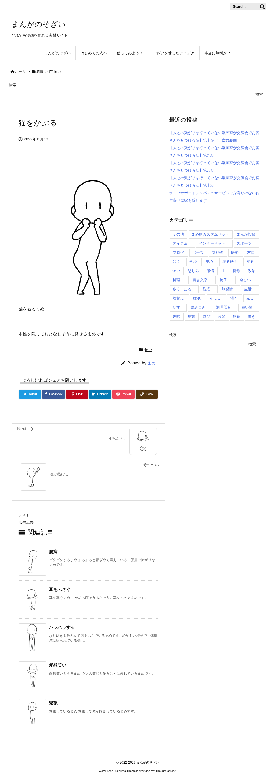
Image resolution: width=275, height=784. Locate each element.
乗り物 (217, 252)
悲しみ (193, 271)
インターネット (212, 243)
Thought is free (165, 770)
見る (250, 298)
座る (250, 261)
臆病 (53, 551)
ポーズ (198, 252)
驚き (251, 316)
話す (176, 307)
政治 (251, 271)
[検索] (262, 6)
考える (215, 298)
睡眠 (197, 298)
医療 (235, 252)
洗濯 (206, 289)
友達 (251, 252)
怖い (57, 72)
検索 (12, 85)
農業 (191, 316)
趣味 (176, 316)
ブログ (178, 252)
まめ (151, 363)
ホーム (20, 72)
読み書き (198, 307)
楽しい (245, 280)
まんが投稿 (246, 234)
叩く (176, 261)
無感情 (227, 289)
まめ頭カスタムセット (210, 234)
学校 (193, 261)
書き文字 (200, 280)
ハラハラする (62, 627)
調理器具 (223, 307)
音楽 (221, 316)
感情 (39, 72)
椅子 (223, 280)
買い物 (247, 307)
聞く (233, 298)
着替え (178, 298)
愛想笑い (57, 665)
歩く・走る (182, 289)
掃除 (236, 271)
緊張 (53, 703)
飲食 (236, 316)
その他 (178, 234)
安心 (209, 261)
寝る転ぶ (229, 261)
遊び (206, 316)
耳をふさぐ (60, 589)
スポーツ (244, 243)
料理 (176, 280)
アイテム (180, 243)
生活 (248, 289)
